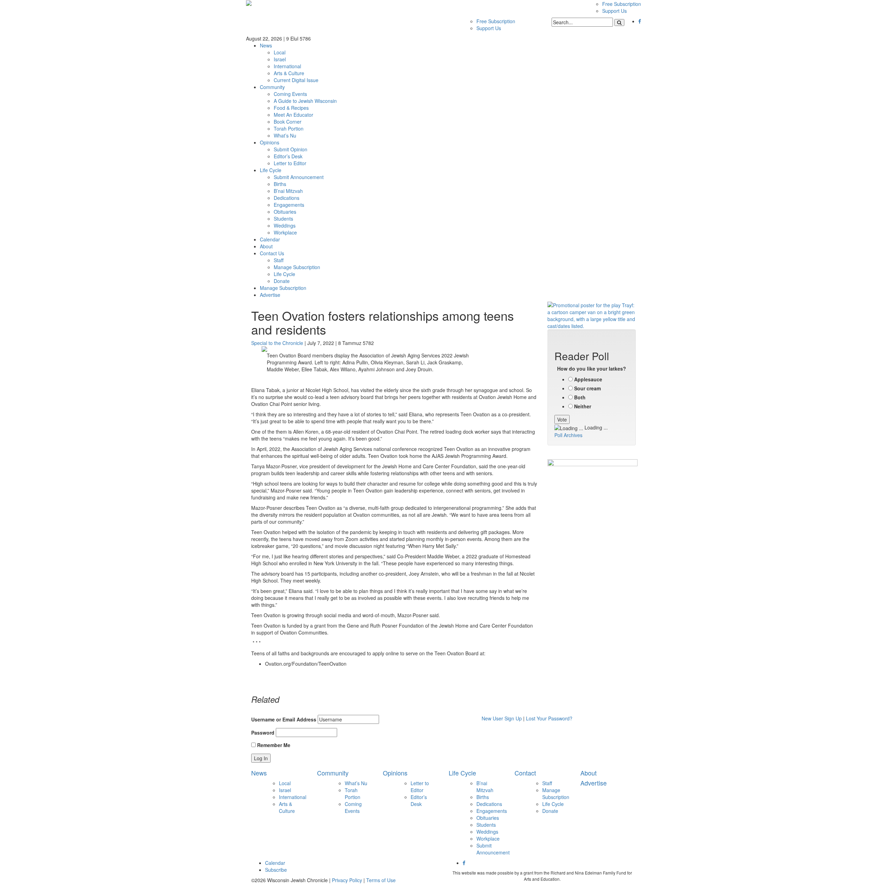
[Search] (619, 22)
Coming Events (290, 93)
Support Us (614, 10)
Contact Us (272, 253)
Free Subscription (621, 3)
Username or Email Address (283, 719)
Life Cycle (270, 170)
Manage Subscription (297, 267)
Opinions (269, 142)
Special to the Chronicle (277, 342)
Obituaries (285, 211)
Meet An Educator (293, 114)
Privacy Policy (347, 880)
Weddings (285, 225)
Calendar (270, 239)
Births (280, 183)
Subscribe (276, 869)
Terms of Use (381, 880)
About (266, 246)
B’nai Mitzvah (288, 190)
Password (262, 732)
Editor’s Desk (288, 156)
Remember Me (273, 745)
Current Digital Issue (296, 80)
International (287, 66)
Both (580, 397)
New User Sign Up (502, 718)
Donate (282, 280)
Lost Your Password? (549, 718)
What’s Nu (285, 135)
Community (272, 86)
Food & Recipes (291, 107)
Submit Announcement (299, 177)
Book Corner (287, 121)
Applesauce (588, 379)
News (266, 45)
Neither (582, 406)
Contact (525, 772)
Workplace (285, 232)
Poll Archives (568, 435)
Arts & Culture (289, 73)
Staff (278, 260)
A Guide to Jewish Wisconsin (305, 100)
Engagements (289, 204)
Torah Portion (289, 128)
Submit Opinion (290, 149)
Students (283, 218)
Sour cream (587, 388)
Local (280, 52)
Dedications (286, 197)
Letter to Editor (290, 163)
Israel (280, 59)
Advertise (270, 294)
